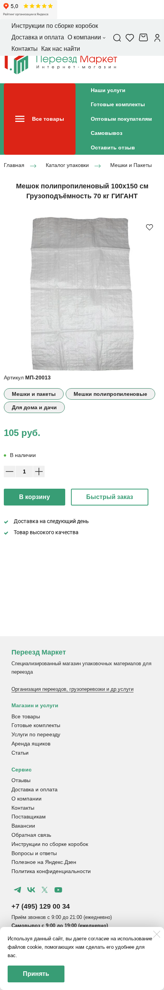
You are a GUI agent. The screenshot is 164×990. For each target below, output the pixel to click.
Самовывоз (106, 133)
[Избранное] (129, 37)
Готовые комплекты (118, 104)
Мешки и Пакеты (131, 165)
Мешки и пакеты (34, 394)
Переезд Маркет (38, 652)
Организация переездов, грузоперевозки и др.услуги (72, 689)
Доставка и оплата (34, 789)
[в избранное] (149, 227)
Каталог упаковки (67, 165)
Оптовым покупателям (121, 119)
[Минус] (9, 471)
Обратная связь (31, 835)
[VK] (31, 890)
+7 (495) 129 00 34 (40, 906)
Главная (14, 165)
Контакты (22, 808)
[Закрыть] (156, 934)
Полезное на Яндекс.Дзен (43, 862)
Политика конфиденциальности (51, 871)
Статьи (20, 753)
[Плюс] (39, 471)
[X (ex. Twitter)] (45, 890)
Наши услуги (108, 90)
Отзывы (21, 780)
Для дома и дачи (34, 407)
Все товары (25, 716)
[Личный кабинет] (157, 37)
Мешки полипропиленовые (110, 394)
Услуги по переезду (35, 734)
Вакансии (23, 826)
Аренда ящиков (30, 743)
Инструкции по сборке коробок (49, 844)
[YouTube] (58, 890)
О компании (26, 799)
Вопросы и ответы (34, 853)
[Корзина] (144, 37)
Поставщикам (28, 816)
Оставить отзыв (113, 147)
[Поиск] (117, 37)
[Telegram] (17, 890)
